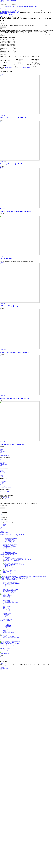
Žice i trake (5, 548)
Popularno (2, 454)
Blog (1, 450)
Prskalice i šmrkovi (7, 650)
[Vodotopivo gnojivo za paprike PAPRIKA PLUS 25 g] (20, 394)
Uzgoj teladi (7, 557)
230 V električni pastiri (10, 540)
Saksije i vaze (5, 633)
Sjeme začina (8, 624)
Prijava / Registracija (4, 653)
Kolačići (1, 465)
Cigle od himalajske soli (8, 644)
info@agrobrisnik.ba (7, 498)
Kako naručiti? (3, 461)
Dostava (1, 483)
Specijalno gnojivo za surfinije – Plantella (11, 164)
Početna (2, 10)
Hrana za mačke (8, 584)
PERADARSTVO (15, 560)
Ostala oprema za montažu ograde (10, 553)
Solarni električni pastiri (10, 543)
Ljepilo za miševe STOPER (6, 16)
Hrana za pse (8, 585)
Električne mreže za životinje (9, 552)
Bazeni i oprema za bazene (8, 638)
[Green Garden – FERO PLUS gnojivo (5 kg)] (20, 440)
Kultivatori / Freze (6, 605)
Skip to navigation (4, 0)
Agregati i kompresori (7, 595)
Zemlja (4, 630)
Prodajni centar (3, 481)
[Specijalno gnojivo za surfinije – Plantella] (20, 160)
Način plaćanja (3, 462)
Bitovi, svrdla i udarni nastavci (11, 602)
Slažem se (10, 666)
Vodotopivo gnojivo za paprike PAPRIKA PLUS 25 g (14, 398)
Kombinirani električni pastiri (11, 538)
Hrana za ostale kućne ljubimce (11, 588)
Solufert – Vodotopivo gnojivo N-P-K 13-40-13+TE (14, 117)
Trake (6, 550)
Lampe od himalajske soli (8, 647)
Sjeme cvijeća (8, 626)
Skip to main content (12, 0)
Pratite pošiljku (3, 472)
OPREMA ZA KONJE (18, 562)
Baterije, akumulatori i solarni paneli (10, 535)
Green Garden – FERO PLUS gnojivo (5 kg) (12, 444)
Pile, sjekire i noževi (7, 609)
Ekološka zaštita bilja (7, 571)
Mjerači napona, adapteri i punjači (10, 544)
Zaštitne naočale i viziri (7, 619)
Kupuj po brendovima (4, 455)
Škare (6, 615)
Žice (6, 551)
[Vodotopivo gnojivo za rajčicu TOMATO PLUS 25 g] (20, 348)
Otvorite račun (3, 663)
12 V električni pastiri (9, 541)
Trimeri (6, 616)
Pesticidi (4, 572)
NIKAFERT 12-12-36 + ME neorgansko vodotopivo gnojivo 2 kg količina (17, 25)
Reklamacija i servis (4, 485)
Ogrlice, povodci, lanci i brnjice (9, 590)
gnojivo (24, 67)
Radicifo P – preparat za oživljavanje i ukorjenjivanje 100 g (16, 211)
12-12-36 (20, 67)
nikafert (28, 67)
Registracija (2, 459)
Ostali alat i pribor (6, 608)
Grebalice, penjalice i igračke (9, 581)
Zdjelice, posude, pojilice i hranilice (10, 592)
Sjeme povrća (8, 623)
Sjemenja (4, 621)
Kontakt (1, 484)
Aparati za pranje (6, 596)
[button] (3, 161)
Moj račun (2, 470)
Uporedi (1, 476)
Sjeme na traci (8, 625)
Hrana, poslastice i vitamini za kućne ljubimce (12, 583)
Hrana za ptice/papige (9, 586)
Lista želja (2, 475)
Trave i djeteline (6, 627)
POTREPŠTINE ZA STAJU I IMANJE (29, 569)
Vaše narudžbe (3, 474)
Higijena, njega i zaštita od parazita (10, 582)
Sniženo (1, 452)
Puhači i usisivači (6, 610)
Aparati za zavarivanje (7, 597)
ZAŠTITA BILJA (7, 10)
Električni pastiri (6, 537)
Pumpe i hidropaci (6, 612)
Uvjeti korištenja (3, 464)
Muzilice (7, 566)
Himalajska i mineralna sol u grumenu (10, 645)
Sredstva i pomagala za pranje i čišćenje (11, 637)
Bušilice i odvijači (6, 600)
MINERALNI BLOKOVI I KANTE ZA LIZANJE (16, 558)
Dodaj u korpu (3, 26)
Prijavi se (2, 471)
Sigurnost (2, 463)
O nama (1, 449)
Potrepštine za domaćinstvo (8, 636)
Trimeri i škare (6, 614)
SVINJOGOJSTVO (16, 563)
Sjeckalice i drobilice (7, 613)
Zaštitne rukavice (6, 631)
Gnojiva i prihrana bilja (16, 10)
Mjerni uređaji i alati (7, 606)
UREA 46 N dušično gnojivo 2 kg (9, 306)
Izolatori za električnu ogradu (9, 545)
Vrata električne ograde (7, 547)
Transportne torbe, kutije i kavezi (9, 591)
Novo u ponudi (3, 451)
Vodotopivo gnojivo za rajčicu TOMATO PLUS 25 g (14, 352)
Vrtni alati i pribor (6, 629)
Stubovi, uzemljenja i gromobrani (9, 546)
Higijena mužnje (8, 565)
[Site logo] (3, 1)
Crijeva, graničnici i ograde (8, 632)
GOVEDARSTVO (16, 556)
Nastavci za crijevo (7, 649)
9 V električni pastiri (9, 539)
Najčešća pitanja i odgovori (5, 487)
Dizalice (4, 603)
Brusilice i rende (6, 599)
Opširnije (4, 666)
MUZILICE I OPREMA (19, 564)
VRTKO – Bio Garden (6, 258)
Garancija (2, 482)
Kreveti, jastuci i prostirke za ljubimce (10, 589)
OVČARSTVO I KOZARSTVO (25, 559)
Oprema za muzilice (9, 567)
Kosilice (4, 607)
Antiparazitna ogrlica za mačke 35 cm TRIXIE (10, 12)
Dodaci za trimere (9, 618)
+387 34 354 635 (5, 497)
